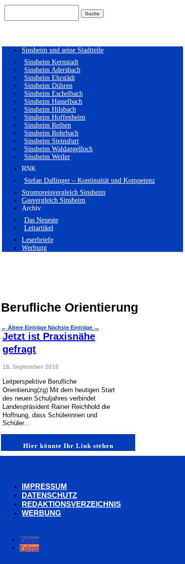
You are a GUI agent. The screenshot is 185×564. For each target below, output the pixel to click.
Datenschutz (49, 495)
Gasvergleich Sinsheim (53, 200)
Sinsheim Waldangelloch (58, 149)
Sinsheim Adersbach (52, 70)
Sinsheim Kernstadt (51, 62)
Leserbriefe (37, 239)
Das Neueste (41, 220)
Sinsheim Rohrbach (51, 133)
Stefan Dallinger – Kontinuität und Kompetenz (89, 180)
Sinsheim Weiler (47, 157)
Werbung (34, 247)
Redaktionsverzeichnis (71, 504)
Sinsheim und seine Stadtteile (63, 50)
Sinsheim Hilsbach (50, 109)
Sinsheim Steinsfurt (51, 141)
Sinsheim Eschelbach (53, 93)
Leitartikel (38, 228)
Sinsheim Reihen (47, 125)
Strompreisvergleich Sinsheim (64, 192)
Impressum (44, 486)
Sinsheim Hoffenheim (54, 117)
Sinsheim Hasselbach (53, 101)
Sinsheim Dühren (48, 85)
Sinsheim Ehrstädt (49, 77)
